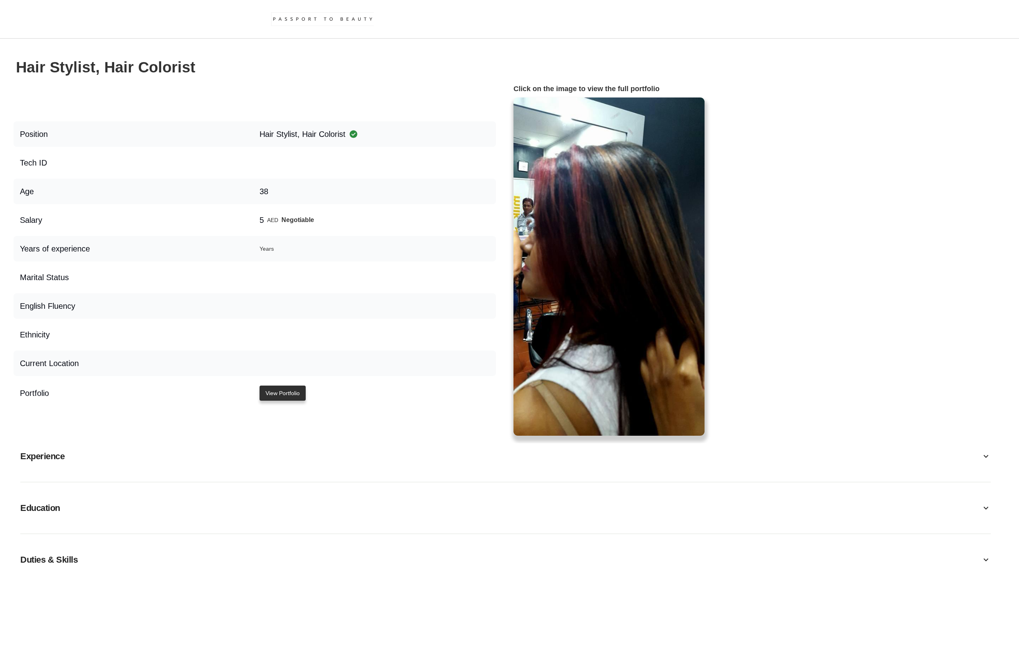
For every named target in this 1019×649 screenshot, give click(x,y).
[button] (505, 456)
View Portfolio (282, 393)
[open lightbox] (609, 266)
